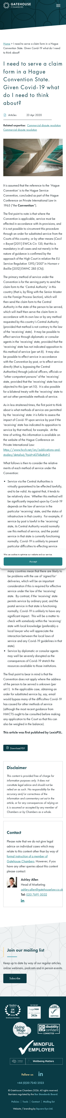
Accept (33, 561)
